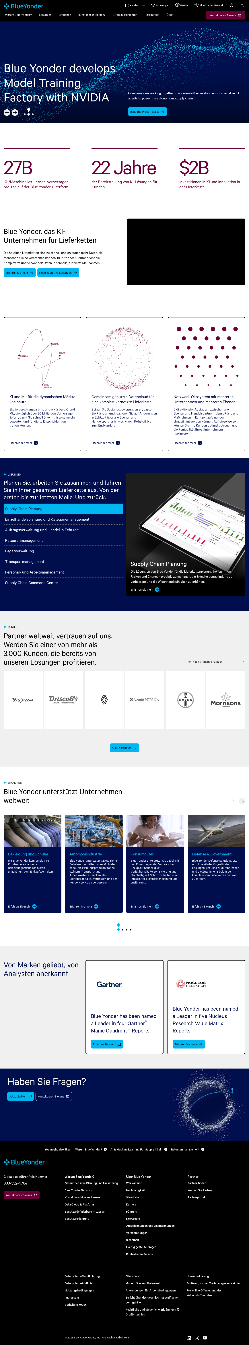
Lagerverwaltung (19, 550)
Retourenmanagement (24, 540)
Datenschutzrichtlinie (78, 1283)
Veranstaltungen (136, 1233)
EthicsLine (132, 1276)
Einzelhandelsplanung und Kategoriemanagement (47, 519)
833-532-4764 (15, 1183)
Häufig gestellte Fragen (141, 1247)
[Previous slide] (7, 112)
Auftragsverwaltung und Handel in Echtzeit (42, 529)
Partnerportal (196, 1197)
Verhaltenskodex (75, 1304)
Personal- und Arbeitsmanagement (34, 572)
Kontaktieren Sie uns (139, 1254)
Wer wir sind (134, 1183)
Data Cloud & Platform (79, 1204)
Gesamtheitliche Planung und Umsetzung (91, 1183)
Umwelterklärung (198, 1276)
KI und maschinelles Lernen (82, 1197)
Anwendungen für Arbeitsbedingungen (151, 1290)
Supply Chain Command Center (31, 582)
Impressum (72, 1297)
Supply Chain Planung (23, 508)
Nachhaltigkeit (135, 1190)
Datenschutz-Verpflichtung (82, 1276)
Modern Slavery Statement (143, 1283)
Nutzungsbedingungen (79, 1290)
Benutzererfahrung (77, 1218)
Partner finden (197, 1183)
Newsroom (133, 1218)
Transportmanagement (24, 561)
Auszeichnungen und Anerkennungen (150, 1226)
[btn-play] (186, 252)
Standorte (132, 1197)
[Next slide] (15, 112)
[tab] (25, 114)
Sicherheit (132, 1240)
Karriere (131, 1204)
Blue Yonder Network (78, 1190)
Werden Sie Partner (200, 1190)
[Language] (231, 7)
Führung (131, 1211)
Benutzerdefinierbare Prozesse (84, 1211)
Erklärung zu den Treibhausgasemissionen (214, 1283)
